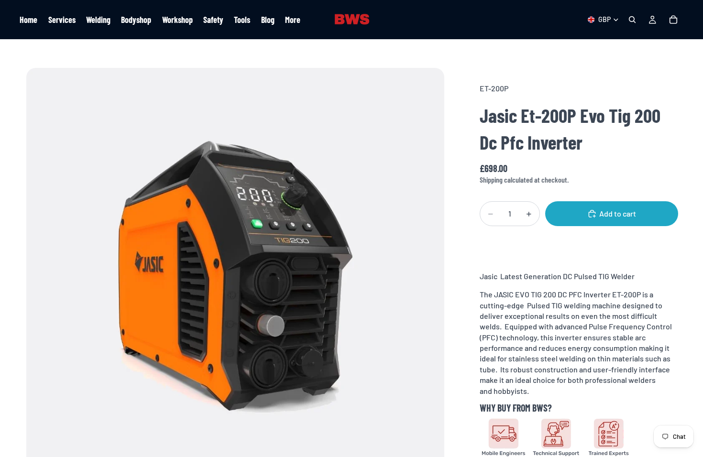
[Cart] (673, 19)
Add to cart (617, 213)
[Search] (632, 19)
